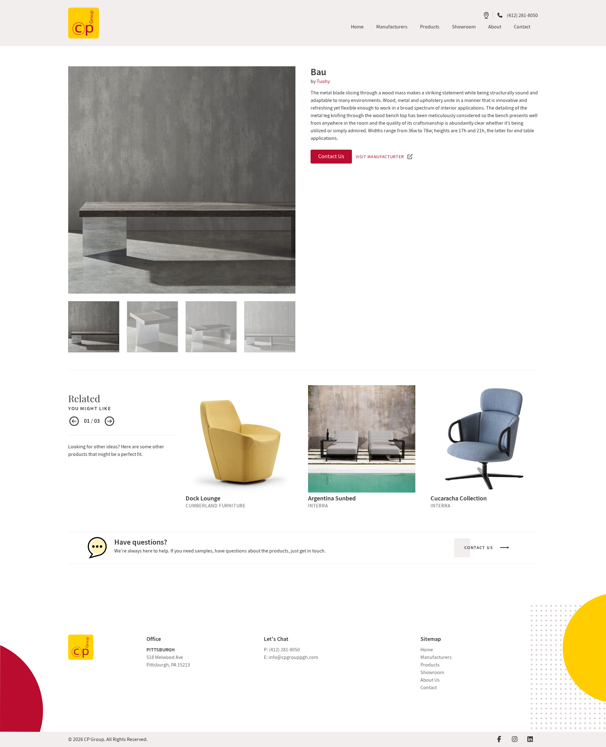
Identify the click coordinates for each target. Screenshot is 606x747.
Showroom (432, 672)
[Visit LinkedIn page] (530, 739)
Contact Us (331, 156)
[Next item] (110, 421)
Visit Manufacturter (380, 156)
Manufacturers (436, 657)
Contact (428, 687)
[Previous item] (74, 421)
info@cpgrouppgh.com (293, 657)
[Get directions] (486, 15)
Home (426, 650)
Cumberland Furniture (216, 506)
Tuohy (323, 81)
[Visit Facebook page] (499, 739)
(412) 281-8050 (522, 15)
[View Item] (93, 326)
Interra (318, 506)
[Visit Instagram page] (514, 739)
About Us (430, 680)
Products (430, 665)
